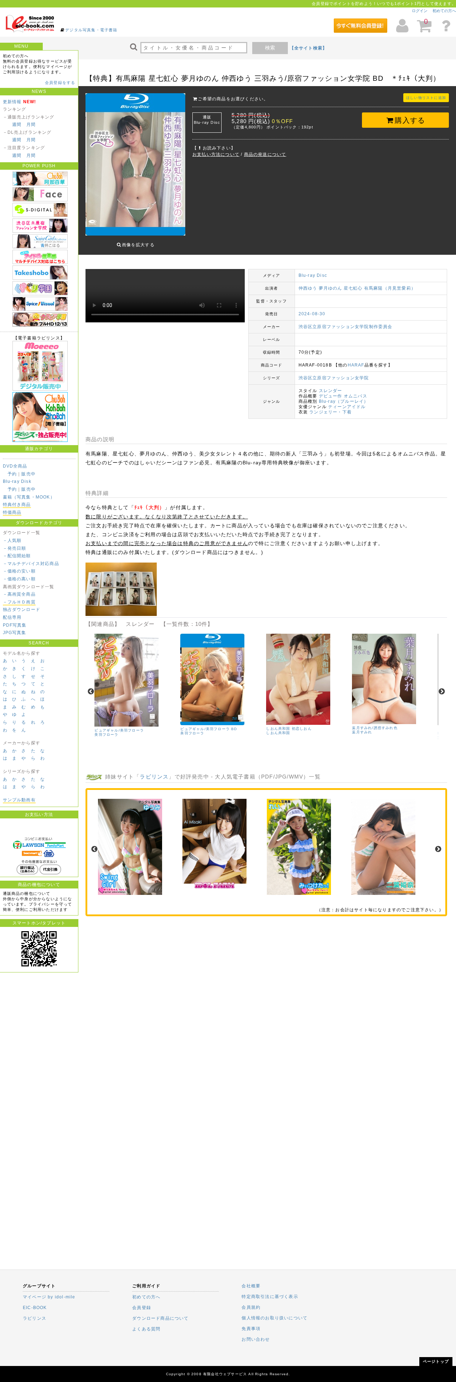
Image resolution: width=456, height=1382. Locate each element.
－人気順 (12, 540)
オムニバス (355, 396)
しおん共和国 (278, 733)
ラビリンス (154, 777)
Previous (90, 691)
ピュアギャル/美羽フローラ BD (208, 729)
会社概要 (251, 1285)
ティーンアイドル (347, 406)
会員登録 (141, 1307)
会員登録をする (60, 82)
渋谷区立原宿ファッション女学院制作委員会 (346, 326)
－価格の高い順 (19, 578)
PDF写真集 (15, 625)
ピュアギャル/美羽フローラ (119, 730)
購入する (410, 120)
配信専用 (12, 617)
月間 (31, 124)
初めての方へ (444, 11)
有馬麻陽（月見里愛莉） (390, 288)
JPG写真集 (14, 632)
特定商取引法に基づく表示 (270, 1296)
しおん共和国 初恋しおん (288, 728)
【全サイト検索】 (308, 48)
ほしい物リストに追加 (426, 98)
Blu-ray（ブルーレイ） (344, 401)
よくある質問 (146, 1328)
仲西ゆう (308, 288)
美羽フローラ (106, 735)
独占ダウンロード (22, 609)
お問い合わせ (256, 1339)
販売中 (28, 473)
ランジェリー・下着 (330, 412)
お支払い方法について (215, 154)
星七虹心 (353, 288)
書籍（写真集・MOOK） (29, 497)
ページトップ (436, 1361)
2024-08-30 (312, 313)
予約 (12, 473)
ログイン (420, 11)
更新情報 (12, 101)
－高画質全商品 (19, 594)
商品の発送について (265, 154)
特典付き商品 (17, 504)
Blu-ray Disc (313, 275)
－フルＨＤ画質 (19, 602)
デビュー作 (330, 396)
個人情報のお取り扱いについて (274, 1317)
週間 (16, 124)
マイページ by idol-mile (49, 1296)
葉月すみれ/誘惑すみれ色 (374, 728)
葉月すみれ (362, 732)
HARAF (356, 365)
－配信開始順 (17, 555)
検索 (270, 48)
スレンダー (330, 390)
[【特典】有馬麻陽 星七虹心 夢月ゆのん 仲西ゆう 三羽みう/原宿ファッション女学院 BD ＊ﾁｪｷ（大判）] (121, 614)
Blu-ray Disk (17, 481)
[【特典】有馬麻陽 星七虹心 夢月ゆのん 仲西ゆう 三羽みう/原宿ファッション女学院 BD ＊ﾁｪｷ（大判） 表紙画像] (135, 165)
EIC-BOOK (35, 1307)
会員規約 (251, 1307)
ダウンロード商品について (160, 1318)
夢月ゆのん (330, 288)
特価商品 (12, 512)
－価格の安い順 (19, 571)
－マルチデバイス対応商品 (31, 563)
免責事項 (251, 1328)
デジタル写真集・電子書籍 (91, 30)
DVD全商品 (15, 466)
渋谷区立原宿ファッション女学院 (334, 377)
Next (441, 691)
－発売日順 (14, 548)
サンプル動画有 (19, 799)
